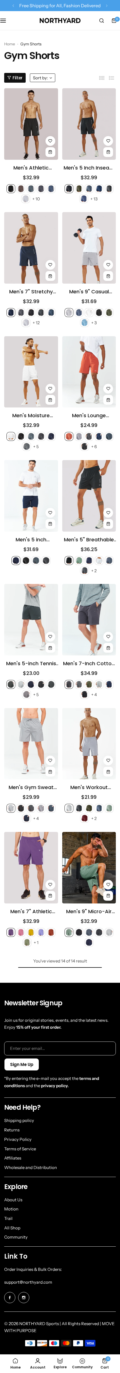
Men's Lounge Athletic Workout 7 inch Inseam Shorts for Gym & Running (89, 415)
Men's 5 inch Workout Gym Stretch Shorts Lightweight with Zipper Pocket (31, 539)
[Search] (101, 20)
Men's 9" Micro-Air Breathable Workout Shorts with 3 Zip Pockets (89, 911)
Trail (8, 1218)
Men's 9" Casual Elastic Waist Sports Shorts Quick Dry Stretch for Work (89, 291)
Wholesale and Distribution (30, 1167)
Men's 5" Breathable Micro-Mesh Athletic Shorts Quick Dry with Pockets (89, 539)
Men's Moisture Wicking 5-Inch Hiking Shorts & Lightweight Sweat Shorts (31, 415)
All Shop (12, 1227)
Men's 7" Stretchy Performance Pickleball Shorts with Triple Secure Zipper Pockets (30, 291)
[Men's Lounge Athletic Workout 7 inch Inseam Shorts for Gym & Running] (89, 372)
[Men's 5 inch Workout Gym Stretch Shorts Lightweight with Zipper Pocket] (31, 496)
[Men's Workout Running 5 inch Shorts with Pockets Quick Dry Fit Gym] (89, 744)
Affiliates (12, 1158)
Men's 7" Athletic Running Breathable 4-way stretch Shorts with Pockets (31, 911)
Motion (11, 1209)
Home (9, 43)
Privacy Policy (18, 1139)
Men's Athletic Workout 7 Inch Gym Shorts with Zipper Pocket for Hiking (31, 167)
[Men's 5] (89, 496)
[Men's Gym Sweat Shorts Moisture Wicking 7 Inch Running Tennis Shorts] (31, 744)
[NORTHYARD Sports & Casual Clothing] (60, 20)
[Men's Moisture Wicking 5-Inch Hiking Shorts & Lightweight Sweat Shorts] (31, 372)
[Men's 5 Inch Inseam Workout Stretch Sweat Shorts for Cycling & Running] (89, 124)
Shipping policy (19, 1120)
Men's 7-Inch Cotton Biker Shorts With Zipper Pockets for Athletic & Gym (89, 663)
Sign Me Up (21, 1064)
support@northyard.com (28, 1282)
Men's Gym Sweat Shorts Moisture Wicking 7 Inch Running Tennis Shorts (31, 787)
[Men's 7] (31, 248)
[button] (13, 5)
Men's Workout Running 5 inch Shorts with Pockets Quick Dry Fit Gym (89, 787)
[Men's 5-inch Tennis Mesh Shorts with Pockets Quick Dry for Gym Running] (31, 619)
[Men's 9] (89, 248)
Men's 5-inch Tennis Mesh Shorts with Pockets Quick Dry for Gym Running (31, 663)
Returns (12, 1130)
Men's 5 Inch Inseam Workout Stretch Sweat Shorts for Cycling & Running (89, 167)
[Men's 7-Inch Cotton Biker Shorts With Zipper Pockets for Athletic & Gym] (89, 619)
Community (16, 1237)
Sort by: (40, 77)
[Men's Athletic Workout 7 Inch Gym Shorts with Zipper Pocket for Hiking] (31, 124)
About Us (13, 1199)
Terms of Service (20, 1148)
